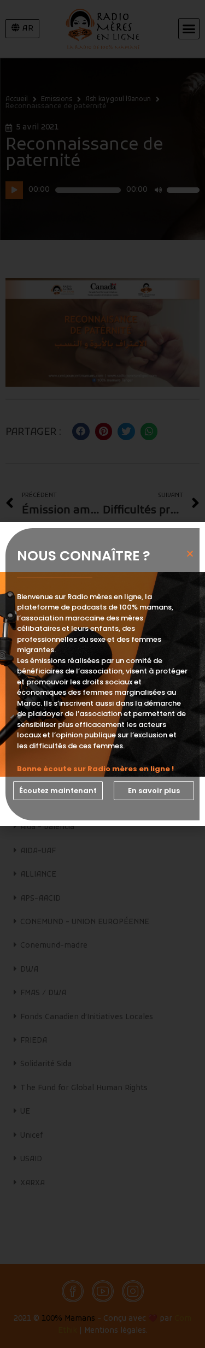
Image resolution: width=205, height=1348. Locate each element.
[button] (58, 790)
